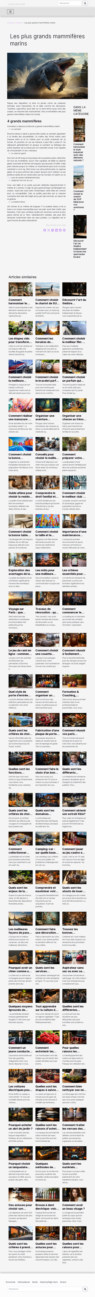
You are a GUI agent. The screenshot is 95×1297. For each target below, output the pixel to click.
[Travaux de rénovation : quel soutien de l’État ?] (47, 598)
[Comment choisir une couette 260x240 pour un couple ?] (47, 640)
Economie (10, 1282)
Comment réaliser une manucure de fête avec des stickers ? (20, 421)
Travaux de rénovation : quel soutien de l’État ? (47, 612)
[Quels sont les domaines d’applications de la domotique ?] (47, 800)
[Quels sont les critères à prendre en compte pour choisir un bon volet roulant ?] (21, 1233)
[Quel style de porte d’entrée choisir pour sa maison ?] (21, 681)
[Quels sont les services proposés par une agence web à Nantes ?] (47, 957)
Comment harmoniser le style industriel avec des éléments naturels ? (79, 152)
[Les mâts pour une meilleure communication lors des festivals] (47, 560)
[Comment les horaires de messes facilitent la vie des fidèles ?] (47, 328)
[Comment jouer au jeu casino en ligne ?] (74, 838)
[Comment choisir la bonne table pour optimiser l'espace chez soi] (21, 521)
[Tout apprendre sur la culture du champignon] (47, 996)
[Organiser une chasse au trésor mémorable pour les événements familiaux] (74, 405)
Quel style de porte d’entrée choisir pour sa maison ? (18, 697)
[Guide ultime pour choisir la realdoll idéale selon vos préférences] (21, 482)
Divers (19, 23)
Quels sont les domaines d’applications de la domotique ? (47, 816)
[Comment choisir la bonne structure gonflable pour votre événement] (21, 444)
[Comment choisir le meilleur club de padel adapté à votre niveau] (74, 482)
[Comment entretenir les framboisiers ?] (47, 1037)
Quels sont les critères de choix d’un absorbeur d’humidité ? (20, 736)
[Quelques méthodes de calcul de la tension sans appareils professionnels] (47, 1153)
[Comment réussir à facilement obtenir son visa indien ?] (74, 640)
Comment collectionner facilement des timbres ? (18, 854)
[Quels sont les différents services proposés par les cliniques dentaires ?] (74, 758)
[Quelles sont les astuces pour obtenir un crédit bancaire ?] (47, 1233)
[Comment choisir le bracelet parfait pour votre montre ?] (47, 366)
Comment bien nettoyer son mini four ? (74, 1090)
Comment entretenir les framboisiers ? (45, 1051)
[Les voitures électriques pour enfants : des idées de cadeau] (21, 1076)
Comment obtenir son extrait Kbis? (74, 812)
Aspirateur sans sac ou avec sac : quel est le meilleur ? (73, 973)
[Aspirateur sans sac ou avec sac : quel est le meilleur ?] (74, 957)
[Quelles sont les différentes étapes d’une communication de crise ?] (74, 996)
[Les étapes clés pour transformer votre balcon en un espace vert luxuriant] (21, 328)
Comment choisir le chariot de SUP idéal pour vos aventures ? (78, 200)
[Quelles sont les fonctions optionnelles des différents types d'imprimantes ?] (21, 758)
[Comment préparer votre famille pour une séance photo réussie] (74, 444)
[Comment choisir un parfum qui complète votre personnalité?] (74, 366)
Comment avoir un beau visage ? (73, 1206)
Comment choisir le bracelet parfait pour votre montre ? (47, 382)
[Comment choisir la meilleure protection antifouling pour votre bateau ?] (21, 366)
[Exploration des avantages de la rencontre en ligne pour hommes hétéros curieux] (21, 560)
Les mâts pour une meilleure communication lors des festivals (46, 576)
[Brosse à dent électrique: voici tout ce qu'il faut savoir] (47, 1194)
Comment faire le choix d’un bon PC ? (47, 772)
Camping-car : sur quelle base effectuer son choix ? (45, 854)
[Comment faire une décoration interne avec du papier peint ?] (47, 918)
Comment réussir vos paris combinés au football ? (73, 736)
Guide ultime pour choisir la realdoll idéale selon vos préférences (20, 498)
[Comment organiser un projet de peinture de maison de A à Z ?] (47, 681)
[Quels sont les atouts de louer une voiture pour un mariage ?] (74, 877)
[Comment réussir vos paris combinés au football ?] (74, 720)
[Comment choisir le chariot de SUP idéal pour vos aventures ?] (78, 177)
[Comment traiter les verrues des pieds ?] (74, 1114)
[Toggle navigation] (10, 11)
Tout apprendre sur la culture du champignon (46, 1010)
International (24, 1282)
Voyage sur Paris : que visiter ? (16, 612)
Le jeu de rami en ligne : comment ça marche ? (20, 654)
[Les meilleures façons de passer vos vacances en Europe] (21, 918)
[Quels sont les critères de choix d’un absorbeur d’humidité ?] (21, 720)
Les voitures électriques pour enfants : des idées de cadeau (20, 1092)
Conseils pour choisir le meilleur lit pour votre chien (47, 460)
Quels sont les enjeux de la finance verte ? (19, 891)
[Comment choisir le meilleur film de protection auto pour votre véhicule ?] (74, 328)
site (8, 177)
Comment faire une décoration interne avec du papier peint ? (45, 934)
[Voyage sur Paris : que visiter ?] (21, 598)
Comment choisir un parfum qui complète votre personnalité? (73, 382)
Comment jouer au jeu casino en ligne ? (73, 852)
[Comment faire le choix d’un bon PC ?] (47, 758)
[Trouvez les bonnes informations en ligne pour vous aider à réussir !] (74, 918)
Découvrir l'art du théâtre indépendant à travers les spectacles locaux (80, 248)
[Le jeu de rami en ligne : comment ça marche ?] (21, 640)
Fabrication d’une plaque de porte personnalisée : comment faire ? (47, 736)
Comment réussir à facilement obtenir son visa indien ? (73, 656)
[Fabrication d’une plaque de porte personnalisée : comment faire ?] (47, 720)
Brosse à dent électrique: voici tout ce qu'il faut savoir (46, 1210)
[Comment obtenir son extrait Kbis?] (74, 800)
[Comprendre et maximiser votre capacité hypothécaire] (47, 877)
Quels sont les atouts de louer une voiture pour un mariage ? (73, 893)
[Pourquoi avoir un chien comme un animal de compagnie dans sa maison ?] (21, 957)
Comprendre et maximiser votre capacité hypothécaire (46, 893)
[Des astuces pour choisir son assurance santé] (21, 1194)
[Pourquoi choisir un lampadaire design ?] (21, 1153)
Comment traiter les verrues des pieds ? (73, 1128)
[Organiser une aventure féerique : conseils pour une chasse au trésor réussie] (47, 405)
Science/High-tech (49, 1282)
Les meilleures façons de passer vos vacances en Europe (20, 934)
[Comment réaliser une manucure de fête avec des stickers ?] (21, 405)
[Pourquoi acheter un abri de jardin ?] (21, 1114)
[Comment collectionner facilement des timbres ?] (21, 838)
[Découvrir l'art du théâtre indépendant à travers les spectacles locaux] (80, 226)
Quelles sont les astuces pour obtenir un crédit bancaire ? (46, 1249)
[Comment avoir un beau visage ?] (74, 1194)
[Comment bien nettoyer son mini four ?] (74, 1076)
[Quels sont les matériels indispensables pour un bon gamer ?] (74, 1153)
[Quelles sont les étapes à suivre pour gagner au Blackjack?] (47, 1076)
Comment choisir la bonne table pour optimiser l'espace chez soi (20, 537)
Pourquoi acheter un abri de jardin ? (21, 1126)
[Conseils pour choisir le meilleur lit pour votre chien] (47, 444)
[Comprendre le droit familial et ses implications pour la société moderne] (47, 482)
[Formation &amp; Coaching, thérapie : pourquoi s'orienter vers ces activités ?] (74, 681)
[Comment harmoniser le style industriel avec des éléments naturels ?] (79, 130)
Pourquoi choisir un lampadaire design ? (19, 1167)
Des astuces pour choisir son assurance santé (20, 1208)
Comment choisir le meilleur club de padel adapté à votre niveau (74, 498)
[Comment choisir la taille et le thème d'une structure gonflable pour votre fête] (47, 521)
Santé (35, 1282)
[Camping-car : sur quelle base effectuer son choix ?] (47, 838)
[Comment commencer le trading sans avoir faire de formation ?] (74, 598)
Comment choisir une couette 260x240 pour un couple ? (47, 656)
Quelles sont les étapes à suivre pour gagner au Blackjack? (46, 1092)
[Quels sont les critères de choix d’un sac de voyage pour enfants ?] (21, 800)
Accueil (10, 23)
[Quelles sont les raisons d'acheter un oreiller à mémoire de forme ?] (47, 1114)
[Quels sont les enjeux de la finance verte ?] (21, 877)
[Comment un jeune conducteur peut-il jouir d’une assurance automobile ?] (21, 1037)
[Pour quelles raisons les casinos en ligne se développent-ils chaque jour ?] (74, 1037)
